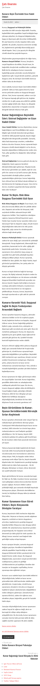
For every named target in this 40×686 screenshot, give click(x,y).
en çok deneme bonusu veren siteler (15, 631)
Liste (5, 667)
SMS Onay (7, 675)
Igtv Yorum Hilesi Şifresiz (13, 664)
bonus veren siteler (9, 626)
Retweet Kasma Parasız (12, 669)
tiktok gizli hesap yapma (12, 678)
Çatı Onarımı (9, 4)
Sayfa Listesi (8, 672)
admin (17, 22)
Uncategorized (8, 637)
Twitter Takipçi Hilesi (11, 681)
